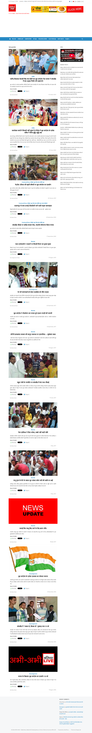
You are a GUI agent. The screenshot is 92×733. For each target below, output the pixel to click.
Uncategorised (33, 289)
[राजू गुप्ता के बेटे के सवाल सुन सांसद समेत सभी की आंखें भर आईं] (33, 463)
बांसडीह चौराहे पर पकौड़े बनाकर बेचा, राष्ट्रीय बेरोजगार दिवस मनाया (33, 225)
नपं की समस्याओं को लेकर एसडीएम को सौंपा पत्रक (33, 292)
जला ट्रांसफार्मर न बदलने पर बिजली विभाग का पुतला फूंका (33, 244)
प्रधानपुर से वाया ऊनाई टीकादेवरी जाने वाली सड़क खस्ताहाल (33, 206)
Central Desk (14, 150)
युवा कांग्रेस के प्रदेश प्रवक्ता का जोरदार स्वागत (33, 576)
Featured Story (26, 182)
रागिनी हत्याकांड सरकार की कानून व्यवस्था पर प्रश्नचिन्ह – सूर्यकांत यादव (33, 334)
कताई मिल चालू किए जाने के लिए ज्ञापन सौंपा (33, 528)
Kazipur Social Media (64, 722)
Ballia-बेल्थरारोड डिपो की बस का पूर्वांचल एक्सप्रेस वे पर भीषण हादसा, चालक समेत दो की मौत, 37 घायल (43, 1)
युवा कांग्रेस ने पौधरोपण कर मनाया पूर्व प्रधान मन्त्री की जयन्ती (33, 313)
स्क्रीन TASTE (61, 39)
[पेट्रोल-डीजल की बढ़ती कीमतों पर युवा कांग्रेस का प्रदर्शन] (33, 167)
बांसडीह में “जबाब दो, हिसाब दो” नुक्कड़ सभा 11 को (33, 626)
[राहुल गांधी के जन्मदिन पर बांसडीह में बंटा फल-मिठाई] (33, 365)
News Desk (14, 217)
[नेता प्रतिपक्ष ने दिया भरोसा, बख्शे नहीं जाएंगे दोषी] (33, 415)
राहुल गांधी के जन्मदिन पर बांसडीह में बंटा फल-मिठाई (33, 382)
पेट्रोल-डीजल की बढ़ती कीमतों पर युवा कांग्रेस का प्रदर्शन (33, 185)
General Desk (15, 94)
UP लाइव (35, 39)
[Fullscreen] (81, 60)
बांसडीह (33, 76)
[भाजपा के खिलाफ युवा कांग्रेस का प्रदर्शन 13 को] (33, 659)
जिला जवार (14, 39)
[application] (71, 55)
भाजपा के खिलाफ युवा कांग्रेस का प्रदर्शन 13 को (33, 676)
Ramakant (61, 707)
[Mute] (79, 60)
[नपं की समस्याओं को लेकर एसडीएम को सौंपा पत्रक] (33, 275)
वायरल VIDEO (44, 203)
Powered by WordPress (63, 729)
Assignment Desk (16, 257)
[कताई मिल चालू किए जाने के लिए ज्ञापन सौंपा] (33, 511)
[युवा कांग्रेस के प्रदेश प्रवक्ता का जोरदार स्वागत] (33, 559)
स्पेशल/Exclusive (42, 39)
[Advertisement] (46, 26)
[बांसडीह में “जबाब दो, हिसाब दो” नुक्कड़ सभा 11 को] (33, 609)
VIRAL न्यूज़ (32, 182)
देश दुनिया (67, 39)
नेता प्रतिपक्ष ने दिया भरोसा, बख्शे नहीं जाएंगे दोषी (33, 432)
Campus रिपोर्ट (28, 39)
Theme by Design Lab (76, 729)
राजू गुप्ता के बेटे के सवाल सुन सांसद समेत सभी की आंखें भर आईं (33, 480)
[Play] (62, 60)
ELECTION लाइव (52, 39)
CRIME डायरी (20, 39)
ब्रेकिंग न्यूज (42, 182)
